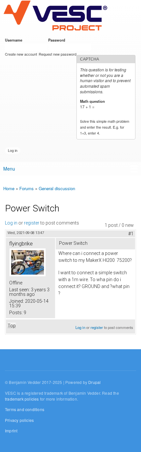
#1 (130, 233)
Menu (9, 168)
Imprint (11, 430)
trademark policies (22, 399)
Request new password (57, 54)
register (31, 223)
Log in (11, 223)
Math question (93, 101)
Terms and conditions (24, 409)
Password (58, 40)
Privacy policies (19, 420)
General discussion (57, 188)
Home (8, 188)
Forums (26, 188)
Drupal (94, 382)
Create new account (21, 54)
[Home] (55, 16)
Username (15, 40)
